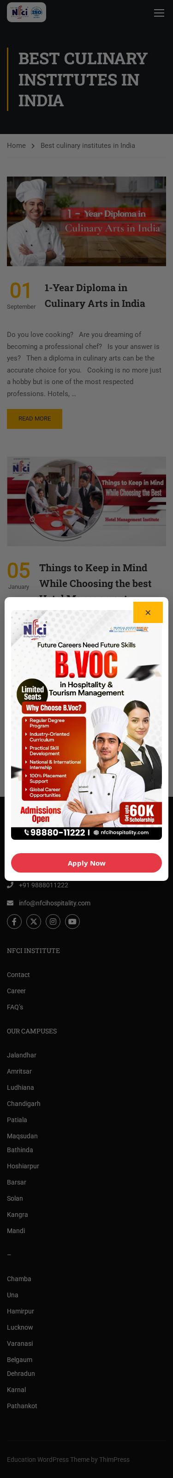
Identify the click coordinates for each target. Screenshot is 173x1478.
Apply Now (87, 862)
